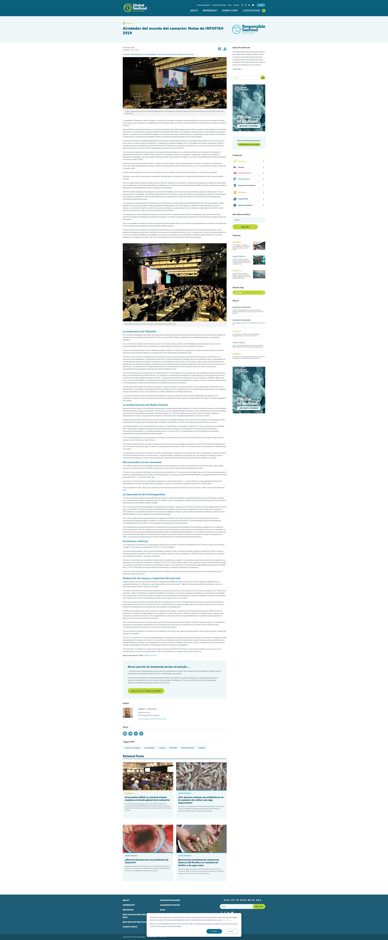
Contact (236, 5)
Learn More (237, 69)
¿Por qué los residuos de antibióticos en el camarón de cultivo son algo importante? (201, 800)
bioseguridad (149, 748)
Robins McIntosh (187, 748)
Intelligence (237, 242)
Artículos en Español (132, 748)
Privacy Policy (226, 920)
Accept (214, 931)
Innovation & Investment (241, 307)
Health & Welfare (239, 256)
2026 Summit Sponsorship (249, 144)
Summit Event (230, 10)
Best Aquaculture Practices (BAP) (137, 915)
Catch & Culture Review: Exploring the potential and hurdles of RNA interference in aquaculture (242, 261)
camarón (162, 748)
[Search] (262, 78)
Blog (229, 5)
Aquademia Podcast (219, 5)
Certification (251, 10)
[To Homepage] (135, 7)
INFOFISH (173, 748)
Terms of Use (162, 937)
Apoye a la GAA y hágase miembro (146, 690)
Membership (210, 10)
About (194, 10)
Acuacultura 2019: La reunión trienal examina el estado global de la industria (147, 799)
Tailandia (201, 748)
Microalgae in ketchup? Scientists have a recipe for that (249, 323)
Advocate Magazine (203, 5)
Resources (128, 910)
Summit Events (130, 927)
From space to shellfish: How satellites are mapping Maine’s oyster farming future (241, 247)
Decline (230, 931)
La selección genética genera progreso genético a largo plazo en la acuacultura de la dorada (249, 357)
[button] (219, 49)
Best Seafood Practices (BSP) (137, 922)
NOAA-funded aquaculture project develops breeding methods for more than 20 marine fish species (248, 311)
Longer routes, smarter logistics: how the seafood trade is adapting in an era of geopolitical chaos (242, 276)
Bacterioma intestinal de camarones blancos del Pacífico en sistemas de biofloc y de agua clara (198, 862)
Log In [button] (261, 5)
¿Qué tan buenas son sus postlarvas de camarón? (146, 861)
